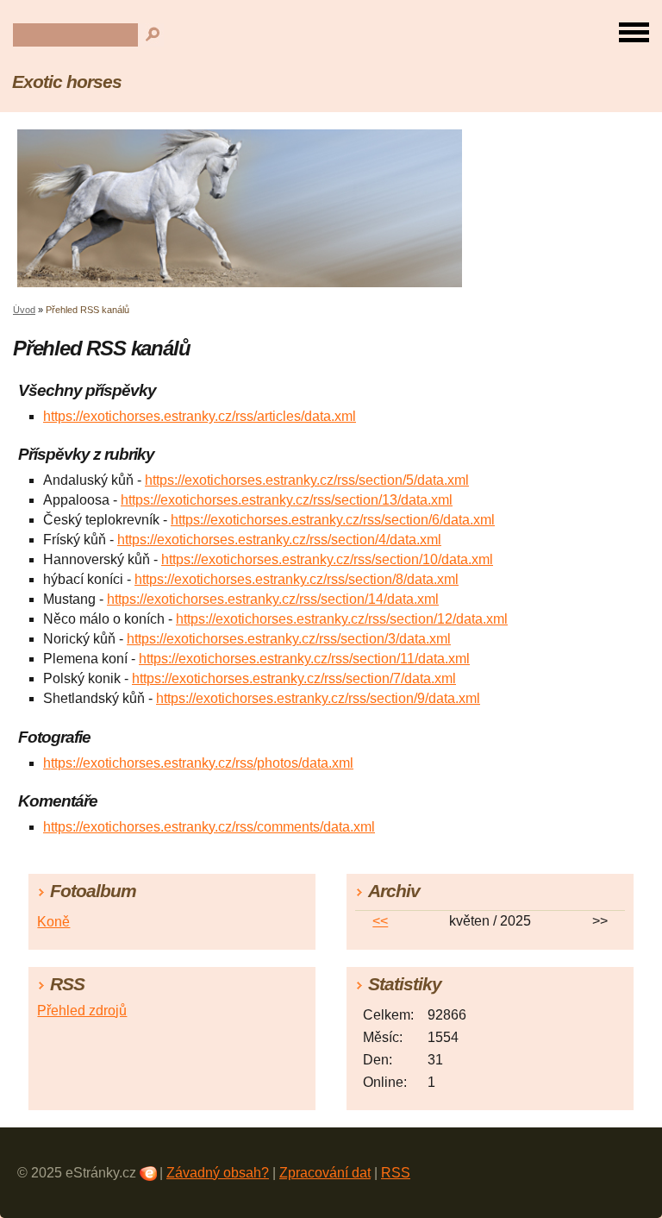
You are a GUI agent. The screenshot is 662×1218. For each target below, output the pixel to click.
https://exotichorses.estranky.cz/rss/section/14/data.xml (273, 599)
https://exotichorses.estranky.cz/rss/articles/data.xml (199, 416)
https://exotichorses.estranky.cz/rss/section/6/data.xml (333, 519)
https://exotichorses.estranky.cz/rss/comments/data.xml (209, 826)
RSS (395, 1172)
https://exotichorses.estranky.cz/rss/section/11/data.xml (304, 658)
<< (380, 921)
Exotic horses (66, 81)
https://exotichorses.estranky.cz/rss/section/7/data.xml (294, 678)
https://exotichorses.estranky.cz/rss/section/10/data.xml (327, 559)
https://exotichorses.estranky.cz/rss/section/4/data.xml (279, 539)
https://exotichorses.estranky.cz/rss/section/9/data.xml (318, 698)
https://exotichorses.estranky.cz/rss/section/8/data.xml (296, 579)
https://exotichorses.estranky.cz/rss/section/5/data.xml (307, 480)
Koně (53, 921)
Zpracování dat (325, 1172)
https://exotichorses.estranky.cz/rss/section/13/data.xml (287, 500)
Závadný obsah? (217, 1172)
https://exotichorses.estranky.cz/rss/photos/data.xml (198, 763)
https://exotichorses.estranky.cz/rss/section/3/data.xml (289, 638)
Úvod (24, 309)
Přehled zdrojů (82, 1010)
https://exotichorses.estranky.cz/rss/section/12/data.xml (342, 619)
